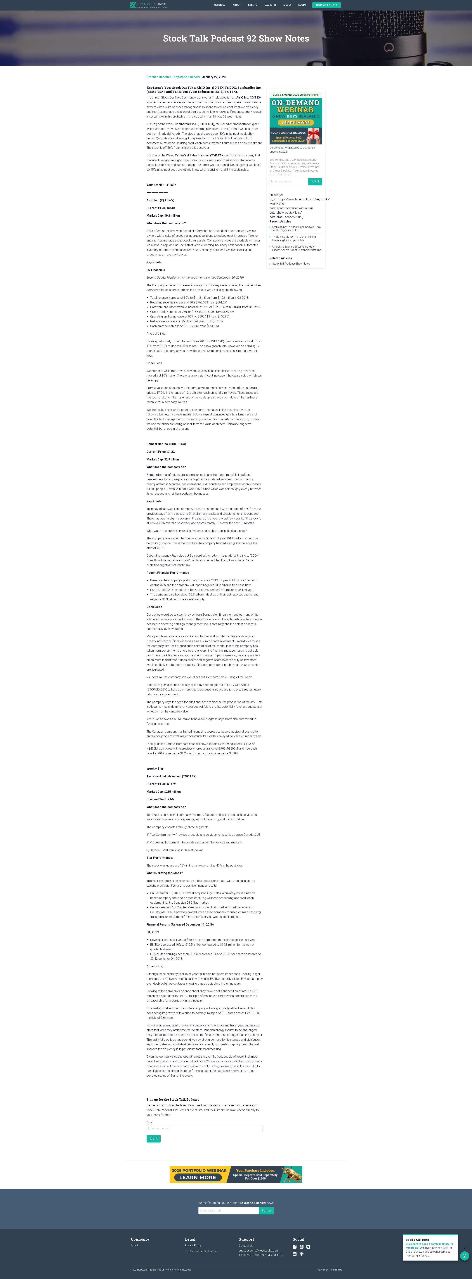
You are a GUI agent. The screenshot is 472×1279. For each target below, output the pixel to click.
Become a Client (326, 5)
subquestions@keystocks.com (259, 1250)
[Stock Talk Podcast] (301, 1254)
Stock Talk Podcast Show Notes (291, 263)
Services (219, 5)
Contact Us (246, 1245)
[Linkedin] (295, 1254)
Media (287, 5)
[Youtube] (301, 1246)
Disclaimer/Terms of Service (201, 1251)
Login (302, 5)
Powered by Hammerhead (329, 1269)
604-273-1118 (274, 1255)
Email (150, 1122)
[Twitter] (308, 1246)
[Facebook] (295, 1246)
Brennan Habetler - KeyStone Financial (173, 77)
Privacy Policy (193, 1245)
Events (252, 5)
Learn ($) (270, 5)
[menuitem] (220, 5)
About (237, 5)
